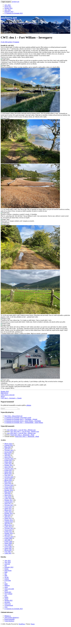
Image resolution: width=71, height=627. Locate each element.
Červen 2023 (8, 452)
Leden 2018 (7, 498)
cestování (7, 564)
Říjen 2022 (7, 453)
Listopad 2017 (8, 502)
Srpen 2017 (7, 503)
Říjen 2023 (7, 447)
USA (5, 607)
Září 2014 (7, 523)
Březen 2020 (8, 480)
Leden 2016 (7, 512)
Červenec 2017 (8, 505)
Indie (5, 572)
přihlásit (28, 405)
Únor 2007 (7, 551)
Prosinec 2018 (8, 490)
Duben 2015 (8, 518)
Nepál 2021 (7, 6)
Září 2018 (7, 493)
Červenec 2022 (8, 458)
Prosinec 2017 (8, 500)
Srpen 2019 (7, 483)
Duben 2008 (8, 543)
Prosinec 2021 (8, 465)
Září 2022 (7, 455)
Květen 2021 (8, 470)
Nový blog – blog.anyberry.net (13, 416)
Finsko (6, 569)
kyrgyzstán (7, 580)
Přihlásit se (7, 616)
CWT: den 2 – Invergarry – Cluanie (11, 397)
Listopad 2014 (8, 521)
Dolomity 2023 (8, 11)
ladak (6, 584)
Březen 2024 (8, 443)
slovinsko (7, 602)
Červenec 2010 (8, 536)
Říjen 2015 (7, 515)
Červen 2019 (8, 487)
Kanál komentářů (9, 619)
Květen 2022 (8, 460)
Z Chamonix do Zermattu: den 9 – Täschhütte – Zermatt (20, 419)
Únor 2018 (7, 497)
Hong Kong (7, 570)
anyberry (10, 42)
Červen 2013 (8, 530)
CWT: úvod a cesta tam (7, 394)
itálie (5, 575)
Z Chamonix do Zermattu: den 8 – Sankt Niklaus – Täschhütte (22, 421)
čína (5, 565)
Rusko (6, 597)
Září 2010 (7, 535)
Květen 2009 (8, 538)
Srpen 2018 (7, 495)
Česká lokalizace (9, 621)
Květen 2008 (8, 541)
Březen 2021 (8, 473)
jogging (6, 579)
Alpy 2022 (7, 10)
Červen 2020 (8, 478)
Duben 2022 (8, 462)
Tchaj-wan (7, 603)
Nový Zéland (8, 594)
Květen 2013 (8, 531)
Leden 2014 (7, 526)
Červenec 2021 (8, 468)
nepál (6, 590)
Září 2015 (7, 517)
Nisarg (33, 624)
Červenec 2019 (8, 485)
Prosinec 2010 (8, 533)
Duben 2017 (8, 508)
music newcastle (9, 589)
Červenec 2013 (8, 528)
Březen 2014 (8, 525)
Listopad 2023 (8, 445)
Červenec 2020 (8, 477)
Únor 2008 (7, 545)
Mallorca (7, 585)
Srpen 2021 (7, 467)
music (6, 587)
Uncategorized (8, 605)
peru (5, 595)
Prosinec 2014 (8, 520)
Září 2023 (7, 448)
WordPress (22, 624)
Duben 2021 (8, 472)
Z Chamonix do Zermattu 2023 (13, 13)
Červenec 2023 (8, 450)
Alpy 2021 (7, 5)
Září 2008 (7, 540)
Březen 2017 (8, 510)
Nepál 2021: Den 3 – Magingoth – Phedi (22, 435)
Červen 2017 (8, 507)
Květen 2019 (8, 488)
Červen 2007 (8, 546)
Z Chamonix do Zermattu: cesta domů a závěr (17, 417)
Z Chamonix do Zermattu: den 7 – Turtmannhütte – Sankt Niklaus (23, 422)
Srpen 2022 (7, 457)
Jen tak (6, 577)
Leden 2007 (7, 553)
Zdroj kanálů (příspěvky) (11, 617)
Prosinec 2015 (8, 513)
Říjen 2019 (7, 482)
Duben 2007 (8, 548)
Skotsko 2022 (8, 8)
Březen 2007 (8, 550)
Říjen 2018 (7, 492)
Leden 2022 (7, 463)
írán (5, 574)
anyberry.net (15, 1)
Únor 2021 (7, 475)
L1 (5, 582)
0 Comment (16, 42)
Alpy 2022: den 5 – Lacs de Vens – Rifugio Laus (21, 430)
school (6, 599)
